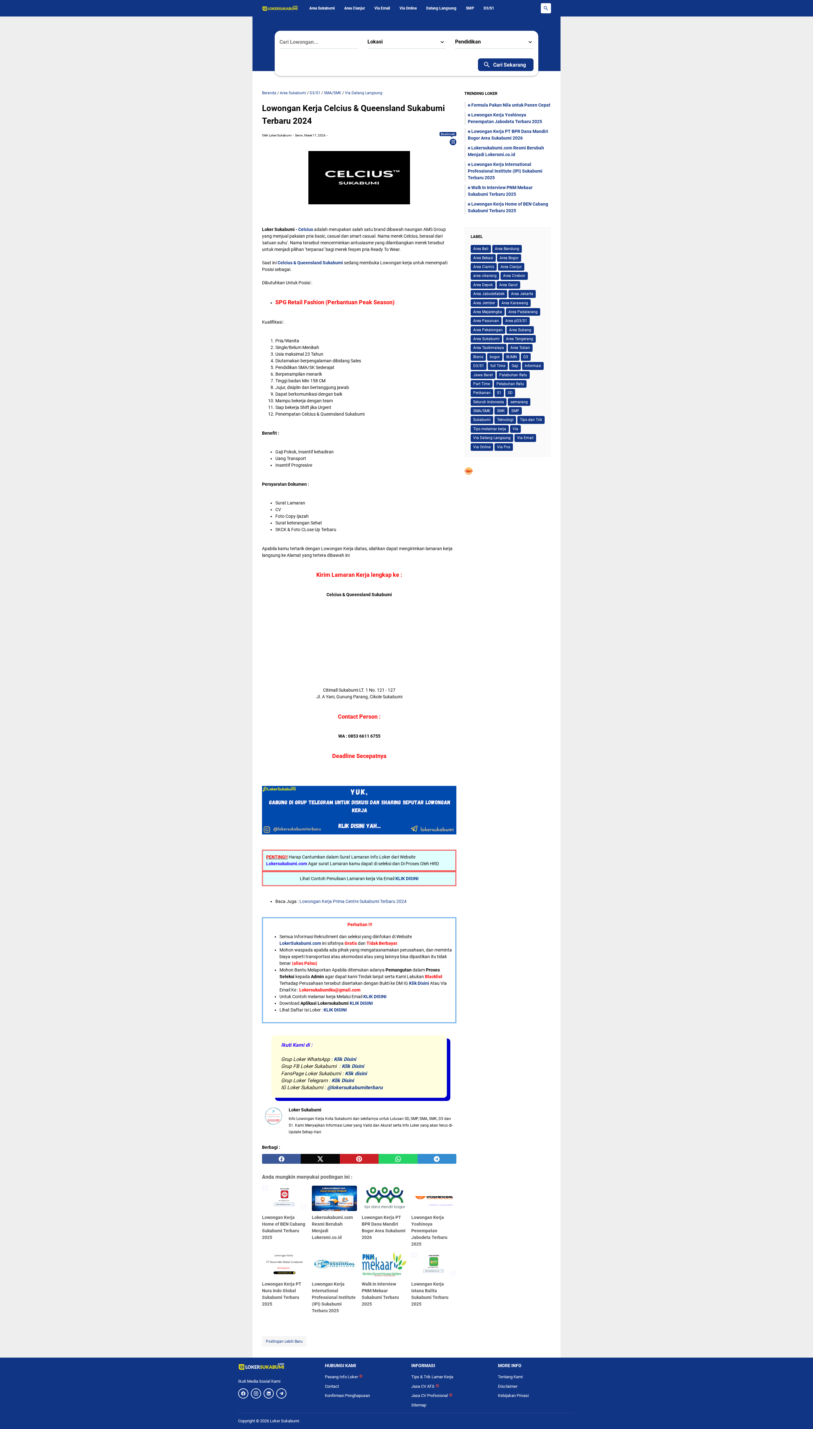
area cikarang (485, 275)
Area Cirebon (514, 275)
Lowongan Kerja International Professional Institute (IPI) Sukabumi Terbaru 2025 (334, 1297)
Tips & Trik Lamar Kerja (432, 1376)
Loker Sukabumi (284, 1421)
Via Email (382, 8)
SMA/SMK (482, 411)
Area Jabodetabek (489, 294)
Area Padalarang (523, 312)
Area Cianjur (354, 8)
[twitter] (320, 1159)
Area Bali (480, 249)
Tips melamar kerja (489, 429)
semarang (519, 402)
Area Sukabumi (322, 8)
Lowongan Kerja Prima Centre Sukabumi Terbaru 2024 (352, 901)
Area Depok (483, 285)
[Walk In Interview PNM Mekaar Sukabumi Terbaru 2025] (384, 1265)
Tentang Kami (510, 1376)
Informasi (533, 366)
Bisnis (478, 357)
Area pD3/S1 (516, 321)
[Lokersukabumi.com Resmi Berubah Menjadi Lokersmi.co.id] (334, 1198)
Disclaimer (507, 1386)
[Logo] (276, 1366)
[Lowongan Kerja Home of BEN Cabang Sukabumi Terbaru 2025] (284, 1198)
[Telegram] (281, 1393)
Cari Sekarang (509, 65)
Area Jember (484, 303)
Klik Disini (419, 983)
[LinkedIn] (269, 1393)
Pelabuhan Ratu (510, 384)
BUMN (511, 357)
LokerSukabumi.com (300, 943)
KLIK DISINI (407, 878)
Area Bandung (507, 249)
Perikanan (482, 393)
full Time (497, 366)
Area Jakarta (522, 294)
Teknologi (505, 420)
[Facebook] (243, 1393)
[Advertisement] (359, 642)
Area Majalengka (487, 312)
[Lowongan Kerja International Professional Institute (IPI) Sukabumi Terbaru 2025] (334, 1265)
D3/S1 (489, 8)
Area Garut (508, 285)
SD (510, 393)
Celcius (305, 229)
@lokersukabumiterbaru (355, 1087)
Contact (332, 1386)
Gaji (515, 366)
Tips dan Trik (531, 420)
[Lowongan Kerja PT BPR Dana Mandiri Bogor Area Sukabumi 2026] (384, 1198)
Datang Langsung (441, 8)
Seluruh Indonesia (488, 402)
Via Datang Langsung (492, 438)
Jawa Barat (483, 375)
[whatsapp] (398, 1159)
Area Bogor (509, 258)
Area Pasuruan (486, 321)
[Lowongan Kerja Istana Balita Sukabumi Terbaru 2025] (433, 1265)
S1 (499, 393)
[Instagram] (256, 1393)
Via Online (408, 8)
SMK (501, 411)
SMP (470, 8)
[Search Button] (546, 8)
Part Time (481, 384)
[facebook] (281, 1159)
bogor (495, 357)
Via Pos (503, 447)
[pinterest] (359, 1159)
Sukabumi (482, 420)
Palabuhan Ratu (513, 375)
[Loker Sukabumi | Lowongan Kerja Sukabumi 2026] (280, 8)
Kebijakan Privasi (513, 1395)
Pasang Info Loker (344, 1376)
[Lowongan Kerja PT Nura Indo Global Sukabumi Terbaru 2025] (284, 1265)
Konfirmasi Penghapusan (347, 1395)
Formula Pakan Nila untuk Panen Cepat (510, 105)
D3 (525, 357)
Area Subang (520, 330)
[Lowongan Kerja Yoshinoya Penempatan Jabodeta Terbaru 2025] (433, 1198)
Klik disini (356, 1073)
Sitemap (418, 1405)
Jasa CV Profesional (432, 1395)
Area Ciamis (483, 267)
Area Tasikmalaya (488, 348)
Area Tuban (520, 348)
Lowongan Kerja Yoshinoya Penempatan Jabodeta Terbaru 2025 (429, 1231)
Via (515, 429)
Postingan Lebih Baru (284, 1341)
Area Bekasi (483, 258)
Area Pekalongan (488, 330)
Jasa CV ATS (425, 1386)
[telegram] (437, 1159)
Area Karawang (514, 303)
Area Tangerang (519, 339)
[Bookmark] (453, 141)
